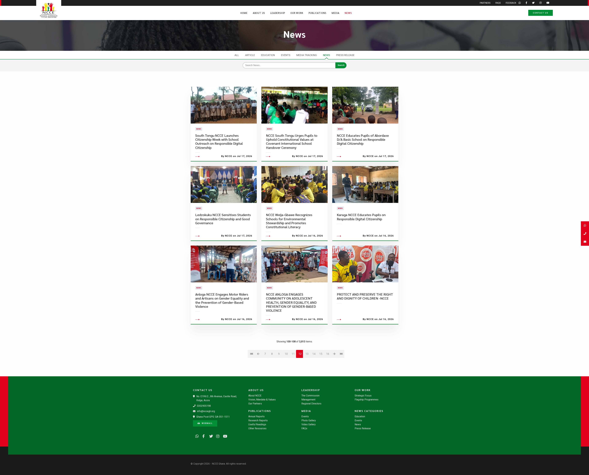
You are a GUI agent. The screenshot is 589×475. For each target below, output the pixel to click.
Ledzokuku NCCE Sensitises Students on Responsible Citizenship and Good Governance (223, 219)
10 (286, 353)
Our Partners (255, 403)
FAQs (498, 3)
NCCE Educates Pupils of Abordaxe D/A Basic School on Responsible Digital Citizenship (363, 139)
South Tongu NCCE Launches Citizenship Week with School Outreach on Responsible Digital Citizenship (219, 141)
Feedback (511, 3)
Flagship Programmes (366, 399)
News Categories (369, 410)
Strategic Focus (363, 395)
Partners (485, 3)
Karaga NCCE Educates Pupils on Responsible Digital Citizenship (361, 217)
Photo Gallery (308, 420)
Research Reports (258, 420)
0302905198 (204, 405)
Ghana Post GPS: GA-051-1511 (213, 416)
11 (293, 353)
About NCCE (254, 395)
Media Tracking (306, 55)
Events (285, 55)
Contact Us (540, 13)
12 (300, 353)
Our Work (296, 12)
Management (308, 399)
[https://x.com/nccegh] (210, 436)
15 (320, 353)
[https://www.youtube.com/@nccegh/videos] (224, 436)
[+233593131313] (585, 225)
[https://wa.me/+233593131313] (196, 436)
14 (313, 353)
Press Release (345, 55)
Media (335, 12)
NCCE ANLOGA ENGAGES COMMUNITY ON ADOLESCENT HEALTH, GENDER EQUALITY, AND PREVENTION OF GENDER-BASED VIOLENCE (291, 302)
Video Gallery (308, 424)
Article (250, 55)
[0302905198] (585, 233)
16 (327, 353)
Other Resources (257, 428)
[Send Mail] (585, 242)
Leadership (277, 12)
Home (244, 12)
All (237, 55)
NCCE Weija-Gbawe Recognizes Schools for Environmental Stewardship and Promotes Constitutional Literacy (289, 221)
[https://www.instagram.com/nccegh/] (217, 436)
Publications (318, 12)
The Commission (310, 395)
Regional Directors (311, 403)
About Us (259, 12)
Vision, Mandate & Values (262, 399)
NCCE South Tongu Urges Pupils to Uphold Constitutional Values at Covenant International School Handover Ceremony (291, 141)
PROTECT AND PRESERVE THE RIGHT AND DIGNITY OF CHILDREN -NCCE (365, 296)
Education (268, 55)
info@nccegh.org (206, 411)
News (348, 12)
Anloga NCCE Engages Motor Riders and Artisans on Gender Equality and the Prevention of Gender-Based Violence (222, 300)
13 (306, 353)
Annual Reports (256, 416)
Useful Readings (257, 424)
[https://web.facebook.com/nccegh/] (203, 436)
